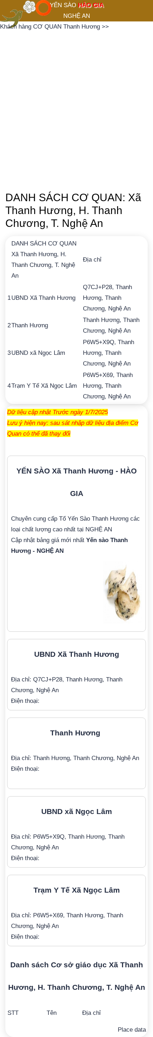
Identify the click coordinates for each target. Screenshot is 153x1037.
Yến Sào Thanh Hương (98, 518)
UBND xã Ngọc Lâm (38, 352)
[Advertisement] (76, 109)
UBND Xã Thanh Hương (43, 297)
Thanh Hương (29, 325)
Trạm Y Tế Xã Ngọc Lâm (44, 385)
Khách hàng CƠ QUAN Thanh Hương (51, 26)
